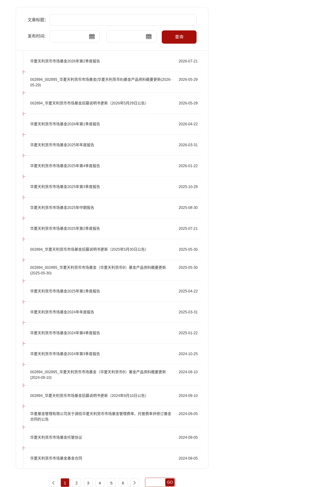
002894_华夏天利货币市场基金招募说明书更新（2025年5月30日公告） (89, 249)
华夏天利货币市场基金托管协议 (56, 437)
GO (170, 482)
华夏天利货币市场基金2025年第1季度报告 (65, 291)
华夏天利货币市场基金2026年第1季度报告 (65, 124)
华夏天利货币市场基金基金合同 (56, 458)
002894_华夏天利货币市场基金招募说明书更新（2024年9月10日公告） (89, 396)
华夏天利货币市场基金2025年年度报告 (62, 145)
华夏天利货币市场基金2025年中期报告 (62, 208)
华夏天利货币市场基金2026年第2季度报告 (65, 61)
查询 (179, 37)
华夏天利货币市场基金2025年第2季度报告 (65, 229)
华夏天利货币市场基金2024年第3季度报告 (65, 354)
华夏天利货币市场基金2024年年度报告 (62, 312)
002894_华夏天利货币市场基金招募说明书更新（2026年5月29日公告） (89, 103)
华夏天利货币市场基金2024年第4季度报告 (65, 333)
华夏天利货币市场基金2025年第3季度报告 (65, 187)
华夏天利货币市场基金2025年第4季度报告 (65, 166)
